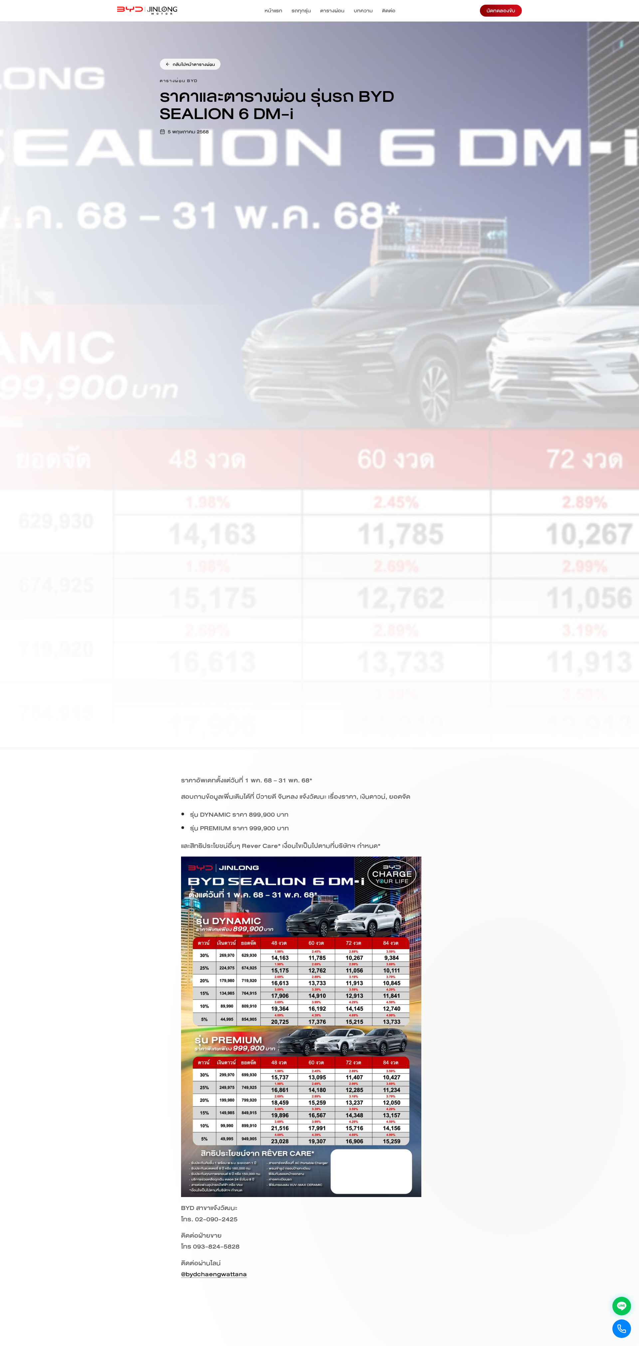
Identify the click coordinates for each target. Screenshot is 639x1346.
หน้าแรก (273, 10)
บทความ (363, 10)
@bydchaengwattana (214, 1273)
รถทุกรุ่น (301, 10)
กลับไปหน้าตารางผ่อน (194, 64)
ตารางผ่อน (332, 10)
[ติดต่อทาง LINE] (621, 1306)
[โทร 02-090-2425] (621, 1328)
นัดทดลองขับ (501, 10)
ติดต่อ (388, 10)
